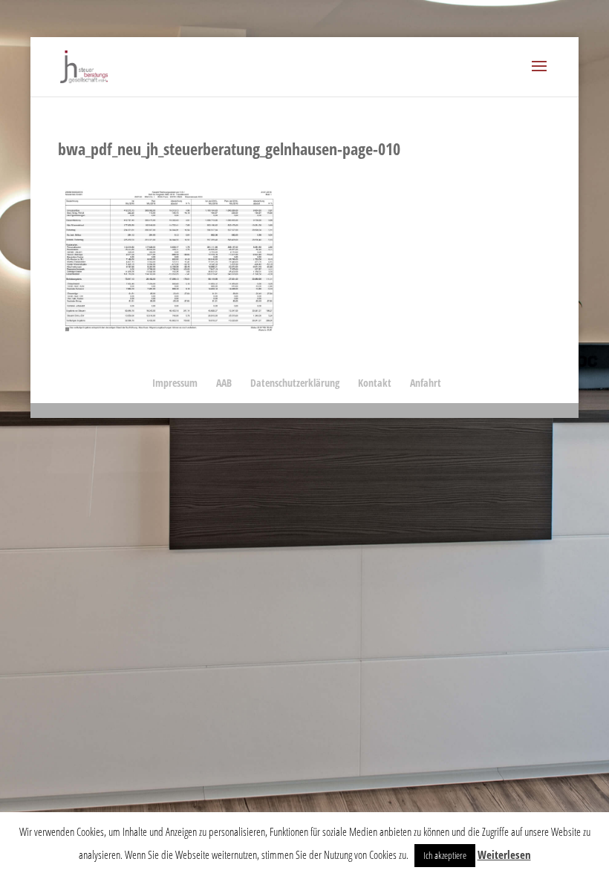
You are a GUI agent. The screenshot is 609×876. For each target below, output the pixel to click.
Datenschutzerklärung (294, 383)
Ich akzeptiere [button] (444, 855)
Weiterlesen (504, 854)
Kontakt (374, 383)
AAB (224, 383)
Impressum (175, 383)
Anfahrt (425, 383)
